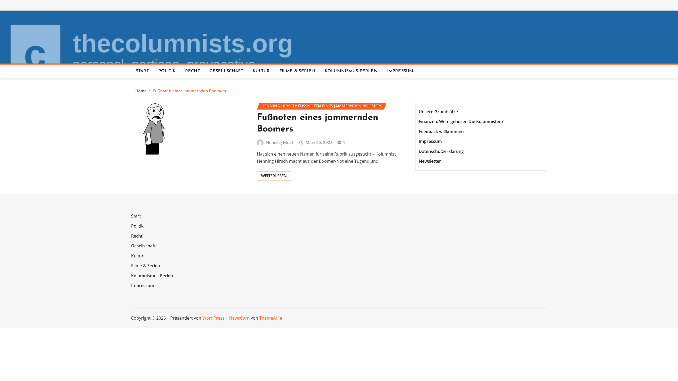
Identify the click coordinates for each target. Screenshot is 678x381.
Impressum (400, 71)
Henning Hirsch (280, 142)
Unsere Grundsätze (438, 112)
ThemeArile (270, 318)
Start (142, 71)
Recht (192, 71)
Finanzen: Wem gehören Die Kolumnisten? (461, 121)
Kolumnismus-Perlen (351, 71)
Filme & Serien (297, 71)
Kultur (261, 71)
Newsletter (430, 161)
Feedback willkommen (441, 131)
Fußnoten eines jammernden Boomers (189, 90)
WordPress (213, 318)
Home (141, 90)
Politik (167, 71)
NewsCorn (239, 318)
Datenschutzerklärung (441, 151)
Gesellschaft (226, 71)
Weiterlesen (274, 175)
